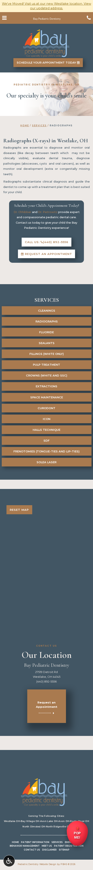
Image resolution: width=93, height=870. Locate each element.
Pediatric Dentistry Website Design (37, 864)
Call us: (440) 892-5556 (46, 242)
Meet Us (47, 845)
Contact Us (32, 849)
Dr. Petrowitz (48, 212)
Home (24, 125)
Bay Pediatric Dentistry (46, 665)
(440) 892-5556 (46, 681)
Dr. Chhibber (22, 212)
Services (39, 125)
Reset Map (19, 509)
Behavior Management (25, 845)
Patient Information (35, 842)
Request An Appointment (48, 254)
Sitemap (64, 849)
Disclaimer (49, 849)
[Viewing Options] (9, 861)
